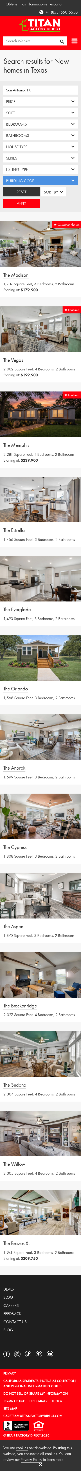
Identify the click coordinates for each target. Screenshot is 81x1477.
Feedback (12, 1313)
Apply (21, 203)
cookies (22, 1447)
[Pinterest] (39, 1354)
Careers (11, 1305)
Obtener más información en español (34, 4)
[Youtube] (50, 1354)
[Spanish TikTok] (61, 1354)
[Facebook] (6, 1354)
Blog (8, 1297)
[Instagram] (17, 1354)
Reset (22, 191)
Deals (8, 1289)
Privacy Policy (31, 1459)
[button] (74, 41)
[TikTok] (28, 1354)
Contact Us (15, 1321)
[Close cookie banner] (40, 1465)
